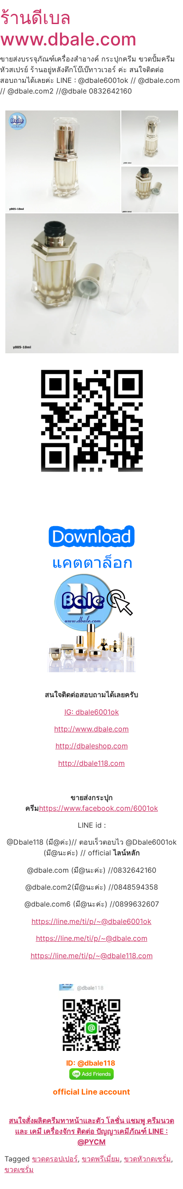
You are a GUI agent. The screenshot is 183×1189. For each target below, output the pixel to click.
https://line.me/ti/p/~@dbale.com (91, 938)
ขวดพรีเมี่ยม (101, 1158)
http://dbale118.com (91, 763)
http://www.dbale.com (91, 728)
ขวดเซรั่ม (19, 1169)
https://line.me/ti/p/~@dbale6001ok (91, 921)
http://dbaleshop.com (92, 745)
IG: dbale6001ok (91, 711)
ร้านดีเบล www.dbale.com (68, 28)
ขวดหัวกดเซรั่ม (147, 1158)
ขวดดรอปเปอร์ (55, 1158)
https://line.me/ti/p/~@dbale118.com (92, 955)
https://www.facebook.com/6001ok (98, 808)
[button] (62, 161)
